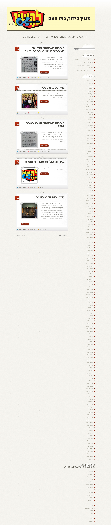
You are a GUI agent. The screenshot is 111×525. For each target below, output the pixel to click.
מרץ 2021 (90, 250)
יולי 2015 (91, 428)
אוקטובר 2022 (89, 201)
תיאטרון (42, 113)
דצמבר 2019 (90, 289)
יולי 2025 (91, 114)
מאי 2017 (90, 370)
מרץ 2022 (90, 219)
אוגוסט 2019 (90, 300)
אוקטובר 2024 (89, 138)
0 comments (33, 77)
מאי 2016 (90, 401)
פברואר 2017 (89, 378)
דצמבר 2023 (90, 164)
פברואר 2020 (89, 284)
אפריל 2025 (90, 122)
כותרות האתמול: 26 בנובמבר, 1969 (44, 124)
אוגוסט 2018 (90, 331)
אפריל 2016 (90, 404)
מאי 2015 (90, 433)
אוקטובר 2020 (89, 263)
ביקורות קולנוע (89, 477)
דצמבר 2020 (90, 258)
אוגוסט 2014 (90, 456)
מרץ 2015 (90, 438)
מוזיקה (41, 77)
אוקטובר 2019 (89, 294)
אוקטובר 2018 (89, 326)
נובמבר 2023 (90, 167)
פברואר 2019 (89, 315)
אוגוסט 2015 (90, 425)
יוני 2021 (91, 242)
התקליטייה (90, 482)
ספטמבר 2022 (89, 203)
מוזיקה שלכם (90, 500)
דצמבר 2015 (90, 414)
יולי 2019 (91, 302)
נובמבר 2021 (90, 229)
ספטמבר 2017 (89, 360)
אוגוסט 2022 (90, 206)
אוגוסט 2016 (90, 394)
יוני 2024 (91, 148)
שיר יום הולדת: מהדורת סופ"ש (44, 162)
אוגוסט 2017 (90, 362)
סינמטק (91, 505)
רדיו (92, 513)
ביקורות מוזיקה (89, 474)
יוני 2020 (91, 274)
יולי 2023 (91, 177)
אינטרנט (91, 471)
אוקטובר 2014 (89, 451)
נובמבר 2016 (90, 386)
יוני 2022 (91, 211)
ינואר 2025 (90, 130)
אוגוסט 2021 (90, 237)
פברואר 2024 (89, 159)
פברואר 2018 (89, 347)
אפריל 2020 (90, 279)
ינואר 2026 (90, 99)
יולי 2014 (91, 459)
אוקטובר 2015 (89, 420)
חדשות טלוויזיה (89, 484)
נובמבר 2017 (90, 354)
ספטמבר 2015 (89, 422)
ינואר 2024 (90, 161)
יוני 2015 (91, 430)
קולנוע (41, 229)
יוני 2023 (91, 180)
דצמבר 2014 (90, 446)
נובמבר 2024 (90, 135)
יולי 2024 (91, 146)
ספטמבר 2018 (89, 328)
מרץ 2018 (90, 344)
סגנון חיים (90, 503)
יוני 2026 (91, 86)
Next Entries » (63, 235)
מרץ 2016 (90, 407)
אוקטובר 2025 (89, 107)
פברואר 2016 (89, 409)
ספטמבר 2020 (89, 266)
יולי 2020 (91, 271)
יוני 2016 (91, 399)
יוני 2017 (91, 368)
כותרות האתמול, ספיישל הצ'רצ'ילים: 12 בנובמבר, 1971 (44, 49)
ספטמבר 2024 (89, 141)
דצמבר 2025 (90, 101)
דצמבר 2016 (90, 383)
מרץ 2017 (90, 375)
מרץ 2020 (90, 281)
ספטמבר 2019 (89, 297)
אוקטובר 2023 (89, 169)
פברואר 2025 (89, 127)
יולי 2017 (91, 365)
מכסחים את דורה (88, 62)
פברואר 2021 (89, 253)
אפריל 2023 (90, 185)
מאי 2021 (90, 245)
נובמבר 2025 (90, 104)
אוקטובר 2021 (89, 232)
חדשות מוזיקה (89, 487)
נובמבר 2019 (90, 292)
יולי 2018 (91, 334)
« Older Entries (21, 235)
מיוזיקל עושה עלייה (51, 88)
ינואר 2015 (90, 443)
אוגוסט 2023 (90, 174)
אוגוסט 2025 (90, 112)
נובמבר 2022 (90, 198)
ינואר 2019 (90, 318)
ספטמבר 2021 (89, 234)
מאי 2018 (90, 339)
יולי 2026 (91, 83)
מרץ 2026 (90, 94)
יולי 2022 (91, 208)
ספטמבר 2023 (89, 172)
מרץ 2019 (90, 313)
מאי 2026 (90, 88)
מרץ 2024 (90, 156)
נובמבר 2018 (90, 323)
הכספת (91, 479)
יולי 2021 (91, 240)
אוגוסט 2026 (90, 80)
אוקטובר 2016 (89, 388)
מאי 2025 (90, 120)
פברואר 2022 (89, 221)
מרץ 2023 (90, 187)
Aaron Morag (22, 77)
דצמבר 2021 (90, 227)
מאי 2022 (90, 214)
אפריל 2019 (90, 310)
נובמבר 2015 (90, 417)
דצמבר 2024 (90, 133)
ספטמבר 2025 (89, 109)
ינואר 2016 (90, 412)
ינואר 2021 (90, 255)
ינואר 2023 (90, 193)
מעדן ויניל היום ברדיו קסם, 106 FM (84, 60)
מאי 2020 (90, 276)
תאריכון (41, 187)
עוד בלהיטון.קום (89, 508)
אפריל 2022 (90, 216)
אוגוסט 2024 (90, 143)
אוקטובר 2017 (89, 357)
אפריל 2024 (90, 154)
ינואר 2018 (90, 349)
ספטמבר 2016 (89, 391)
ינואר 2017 (90, 381)
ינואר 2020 (90, 287)
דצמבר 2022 (90, 195)
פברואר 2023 (89, 190)
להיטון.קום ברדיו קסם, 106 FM (85, 65)
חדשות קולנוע (89, 490)
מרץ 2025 (90, 125)
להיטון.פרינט (47, 77)
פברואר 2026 (89, 96)
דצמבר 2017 (90, 352)
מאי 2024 (90, 151)
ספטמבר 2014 (89, 454)
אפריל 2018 (90, 341)
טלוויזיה (45, 229)
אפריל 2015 (90, 435)
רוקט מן (91, 67)
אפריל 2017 (90, 373)
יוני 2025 (91, 117)
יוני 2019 (91, 305)
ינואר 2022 (90, 224)
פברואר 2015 (89, 441)
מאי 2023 (90, 182)
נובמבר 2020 (90, 261)
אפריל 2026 (90, 91)
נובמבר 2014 (90, 448)
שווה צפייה (90, 516)
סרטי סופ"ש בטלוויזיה (50, 197)
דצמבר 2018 (90, 321)
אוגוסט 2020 (90, 268)
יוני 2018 (91, 336)
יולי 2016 (91, 396)
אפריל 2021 (90, 247)
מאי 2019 (90, 308)
